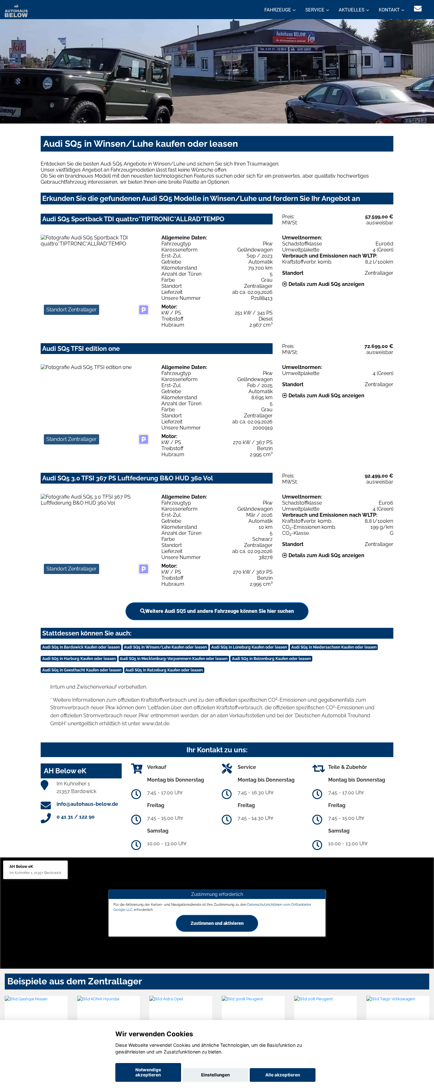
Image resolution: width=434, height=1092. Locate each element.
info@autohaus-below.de (87, 804)
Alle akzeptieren (282, 1074)
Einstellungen (215, 1074)
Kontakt (389, 10)
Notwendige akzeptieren (148, 1072)
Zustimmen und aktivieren (217, 922)
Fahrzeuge (277, 10)
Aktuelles (351, 10)
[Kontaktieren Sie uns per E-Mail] (418, 8)
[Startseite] (16, 10)
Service (314, 10)
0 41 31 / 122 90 (76, 817)
